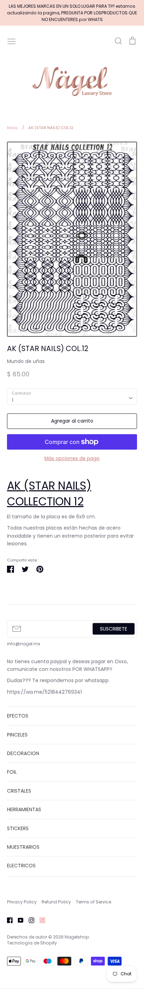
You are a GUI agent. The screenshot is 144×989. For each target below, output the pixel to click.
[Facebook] (7, 919)
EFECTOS (17, 715)
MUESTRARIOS (23, 846)
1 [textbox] (12, 400)
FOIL (12, 771)
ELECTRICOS (21, 865)
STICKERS (18, 828)
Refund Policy (56, 902)
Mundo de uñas (26, 361)
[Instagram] (28, 919)
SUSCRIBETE (113, 628)
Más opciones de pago (72, 458)
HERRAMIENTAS (24, 809)
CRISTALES (19, 790)
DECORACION (23, 753)
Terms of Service (93, 902)
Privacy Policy (22, 902)
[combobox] (72, 397)
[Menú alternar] (11, 40)
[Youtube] (18, 919)
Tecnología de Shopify (32, 943)
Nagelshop (77, 937)
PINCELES (17, 734)
